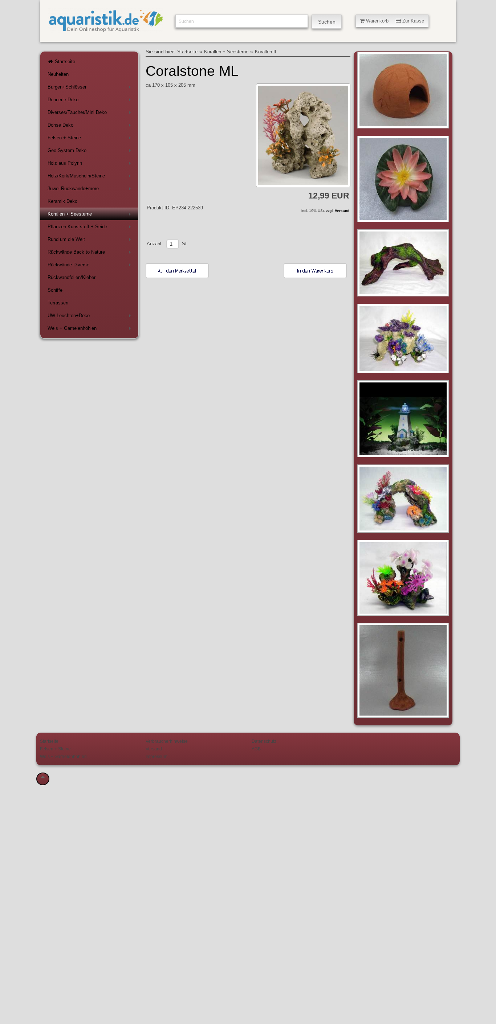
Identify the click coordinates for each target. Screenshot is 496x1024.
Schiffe (55, 290)
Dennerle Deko (91, 101)
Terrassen (58, 303)
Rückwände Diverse (91, 266)
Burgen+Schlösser (91, 88)
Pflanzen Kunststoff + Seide (91, 228)
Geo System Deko (91, 152)
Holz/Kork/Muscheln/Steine (91, 177)
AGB (256, 748)
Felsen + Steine (91, 139)
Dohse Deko (91, 126)
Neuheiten (58, 74)
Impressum (156, 756)
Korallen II (265, 51)
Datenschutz (264, 741)
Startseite (64, 61)
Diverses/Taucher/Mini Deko (91, 114)
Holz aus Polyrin (91, 164)
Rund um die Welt (91, 241)
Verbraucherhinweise (167, 741)
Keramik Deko (62, 201)
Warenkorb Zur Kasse (394, 21)
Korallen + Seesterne (91, 215)
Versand (342, 211)
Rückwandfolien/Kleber (71, 277)
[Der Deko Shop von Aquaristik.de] (105, 29)
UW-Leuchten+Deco (91, 317)
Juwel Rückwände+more (91, 190)
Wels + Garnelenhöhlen (91, 329)
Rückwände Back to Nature (91, 253)
